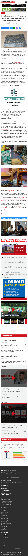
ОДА (9, 239)
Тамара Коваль (15, 477)
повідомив (17, 62)
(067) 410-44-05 (7, 472)
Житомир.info (11, 190)
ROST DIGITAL (17, 554)
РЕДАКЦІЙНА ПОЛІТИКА (4, 533)
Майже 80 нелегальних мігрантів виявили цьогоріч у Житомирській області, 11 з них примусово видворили (15, 276)
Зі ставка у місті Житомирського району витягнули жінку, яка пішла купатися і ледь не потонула (13, 344)
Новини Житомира (7, 335)
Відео (3, 299)
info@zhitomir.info (11, 470)
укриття (5, 239)
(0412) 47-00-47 (7, 482)
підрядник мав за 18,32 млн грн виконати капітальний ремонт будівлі (14, 199)
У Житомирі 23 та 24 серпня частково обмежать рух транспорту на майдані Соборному (13, 355)
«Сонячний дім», (5, 129)
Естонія (12, 239)
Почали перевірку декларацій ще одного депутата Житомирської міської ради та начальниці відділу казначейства (15, 267)
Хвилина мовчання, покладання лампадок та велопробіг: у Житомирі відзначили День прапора (14, 339)
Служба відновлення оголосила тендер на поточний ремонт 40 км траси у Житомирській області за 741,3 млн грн (14, 262)
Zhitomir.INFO (8, 552)
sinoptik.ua (17, 548)
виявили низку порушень (8, 134)
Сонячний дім (17, 239)
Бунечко (24, 239)
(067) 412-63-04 (16, 482)
